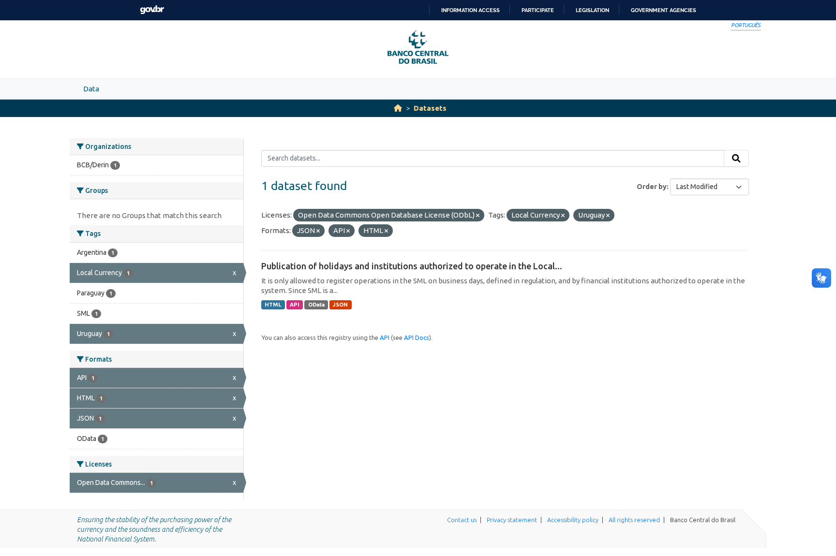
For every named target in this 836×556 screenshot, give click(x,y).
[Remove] (477, 216)
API (294, 304)
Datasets (430, 108)
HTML (273, 304)
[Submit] (736, 158)
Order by (652, 186)
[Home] (398, 108)
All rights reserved (634, 519)
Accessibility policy (572, 519)
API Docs (416, 337)
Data (91, 89)
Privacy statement (512, 519)
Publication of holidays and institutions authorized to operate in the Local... (411, 266)
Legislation (592, 10)
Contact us (462, 519)
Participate (538, 10)
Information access (470, 10)
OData (316, 304)
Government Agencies (663, 10)
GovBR (152, 10)
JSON (340, 304)
